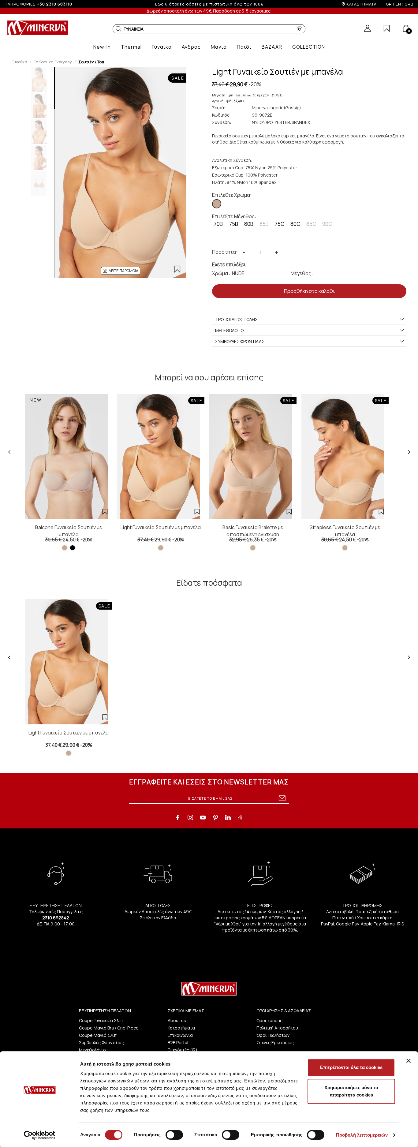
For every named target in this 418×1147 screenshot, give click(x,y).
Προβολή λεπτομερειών (362, 1135)
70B (218, 223)
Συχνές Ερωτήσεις (275, 1042)
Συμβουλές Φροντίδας (101, 1042)
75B (233, 223)
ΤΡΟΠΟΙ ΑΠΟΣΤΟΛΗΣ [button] (236, 319)
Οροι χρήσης (269, 1020)
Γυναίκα (19, 62)
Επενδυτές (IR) (182, 1050)
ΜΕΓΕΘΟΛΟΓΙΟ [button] (229, 330)
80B (248, 223)
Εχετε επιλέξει (229, 264)
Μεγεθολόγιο (92, 1050)
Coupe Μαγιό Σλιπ (98, 1035)
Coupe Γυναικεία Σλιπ (101, 1020)
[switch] (174, 1135)
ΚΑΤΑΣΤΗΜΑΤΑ (361, 4)
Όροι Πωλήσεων (272, 1035)
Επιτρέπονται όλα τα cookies (351, 1067)
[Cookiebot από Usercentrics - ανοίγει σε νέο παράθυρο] (39, 1135)
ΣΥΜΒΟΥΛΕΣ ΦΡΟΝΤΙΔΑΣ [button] (239, 341)
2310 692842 (55, 918)
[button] (118, 29)
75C (279, 223)
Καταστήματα (181, 1028)
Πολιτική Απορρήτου (277, 1028)
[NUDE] (216, 203)
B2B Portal (178, 1042)
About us (177, 1020)
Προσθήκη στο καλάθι (309, 291)
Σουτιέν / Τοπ (91, 62)
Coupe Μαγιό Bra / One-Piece (109, 1028)
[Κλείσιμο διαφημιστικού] (408, 1061)
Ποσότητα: (224, 251)
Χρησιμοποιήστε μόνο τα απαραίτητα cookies (351, 1091)
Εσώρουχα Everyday (53, 62)
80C (295, 223)
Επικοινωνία (180, 1035)
